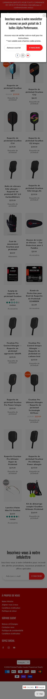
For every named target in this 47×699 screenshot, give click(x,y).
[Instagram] (23, 55)
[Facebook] (17, 55)
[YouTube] (28, 55)
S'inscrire (34, 47)
